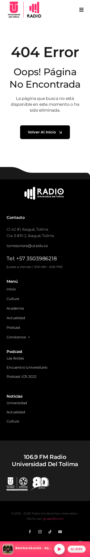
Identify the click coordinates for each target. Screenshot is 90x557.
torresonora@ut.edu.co (27, 246)
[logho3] (24, 2)
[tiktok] (50, 532)
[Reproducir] (59, 549)
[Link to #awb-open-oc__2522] (81, 9)
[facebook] (30, 532)
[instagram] (40, 532)
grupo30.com (53, 519)
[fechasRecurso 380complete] (28, 479)
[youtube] (60, 532)
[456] (45, 188)
